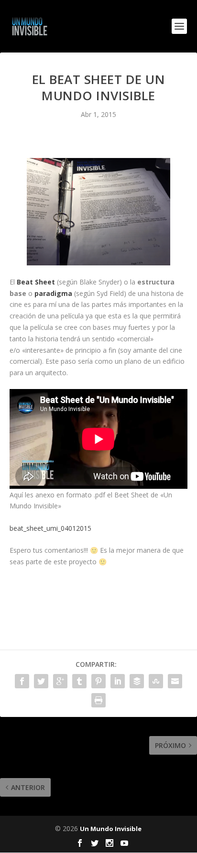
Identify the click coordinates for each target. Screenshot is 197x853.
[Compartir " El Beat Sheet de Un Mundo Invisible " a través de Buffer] (136, 681)
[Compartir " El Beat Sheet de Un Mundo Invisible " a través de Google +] (60, 681)
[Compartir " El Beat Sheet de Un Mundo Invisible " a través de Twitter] (41, 681)
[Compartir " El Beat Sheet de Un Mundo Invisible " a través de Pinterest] (98, 681)
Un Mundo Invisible (111, 828)
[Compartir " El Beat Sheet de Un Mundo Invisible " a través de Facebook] (22, 681)
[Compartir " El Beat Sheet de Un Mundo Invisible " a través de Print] (98, 700)
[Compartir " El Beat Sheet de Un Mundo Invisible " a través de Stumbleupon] (155, 681)
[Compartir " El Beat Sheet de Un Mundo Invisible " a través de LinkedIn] (117, 681)
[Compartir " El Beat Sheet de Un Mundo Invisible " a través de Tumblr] (79, 681)
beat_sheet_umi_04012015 (50, 528)
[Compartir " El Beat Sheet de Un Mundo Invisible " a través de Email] (175, 681)
